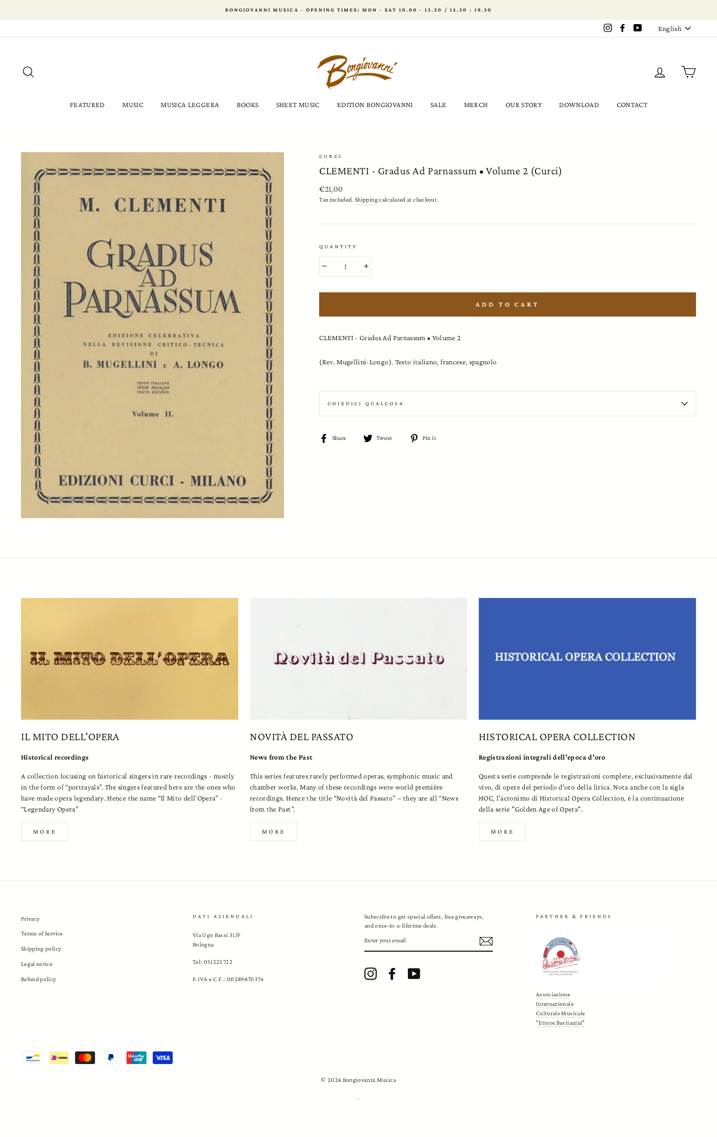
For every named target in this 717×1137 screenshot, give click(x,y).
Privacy (30, 918)
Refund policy (38, 979)
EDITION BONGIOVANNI (375, 104)
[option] (358, 10)
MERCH (476, 104)
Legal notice (36, 963)
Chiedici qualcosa (366, 403)
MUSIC (132, 104)
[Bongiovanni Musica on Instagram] (370, 973)
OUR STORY (523, 104)
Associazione (553, 994)
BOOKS (248, 104)
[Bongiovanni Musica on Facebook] (392, 973)
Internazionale (555, 1003)
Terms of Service (42, 933)
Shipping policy (41, 948)
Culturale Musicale (560, 1013)
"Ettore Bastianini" (560, 1022)
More (44, 831)
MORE (273, 831)
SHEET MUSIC (298, 104)
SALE (438, 104)
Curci (330, 156)
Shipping (366, 199)
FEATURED (87, 104)
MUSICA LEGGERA (190, 104)
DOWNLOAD (579, 104)
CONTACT (632, 104)
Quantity (338, 246)
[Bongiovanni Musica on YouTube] (414, 973)
